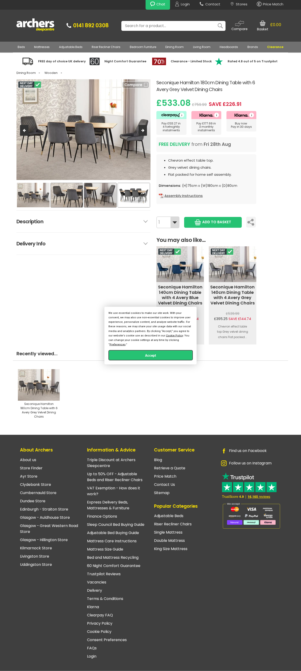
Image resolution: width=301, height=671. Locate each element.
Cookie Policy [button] (174, 335)
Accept (150, 355)
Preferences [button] (118, 344)
